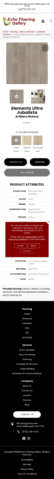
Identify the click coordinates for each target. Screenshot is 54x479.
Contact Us (15, 162)
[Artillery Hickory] (16, 140)
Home (5, 31)
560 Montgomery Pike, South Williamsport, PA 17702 (28, 5)
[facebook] (23, 438)
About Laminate (27, 31)
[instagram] (28, 438)
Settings (27, 251)
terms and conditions (18, 239)
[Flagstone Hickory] (27, 140)
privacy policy (31, 237)
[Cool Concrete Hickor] (37, 140)
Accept (20, 246)
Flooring (14, 31)
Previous (4, 95)
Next (49, 95)
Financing (40, 162)
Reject (34, 246)
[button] (27, 414)
